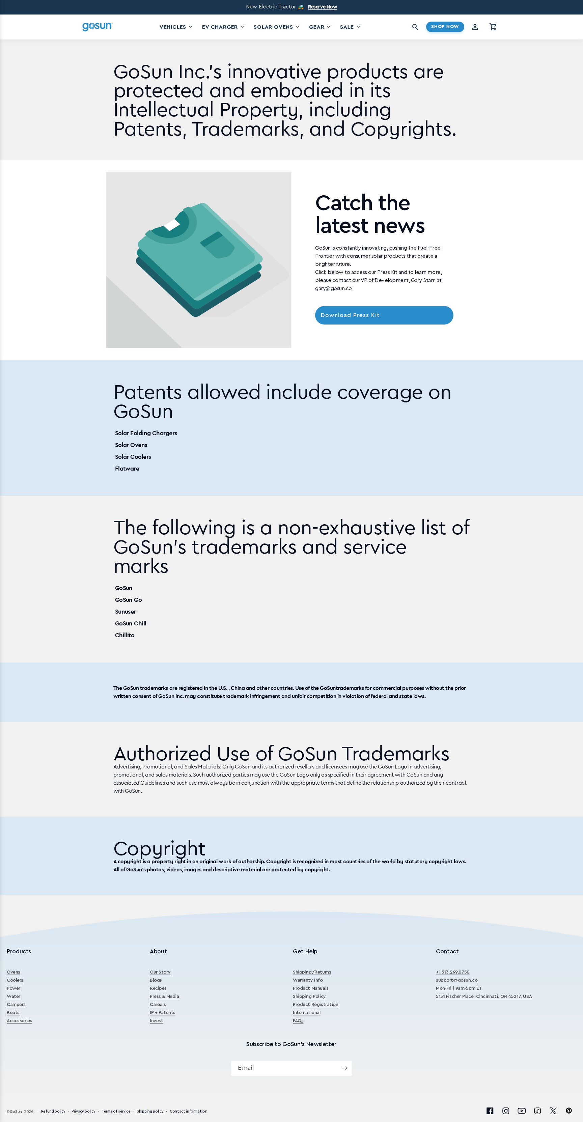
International (307, 1012)
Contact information (188, 1111)
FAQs (298, 1020)
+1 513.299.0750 (453, 972)
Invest (156, 1020)
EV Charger (223, 27)
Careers (158, 1004)
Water (13, 996)
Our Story (160, 972)
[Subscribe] (344, 1068)
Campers (16, 1004)
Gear (320, 27)
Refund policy (53, 1111)
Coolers (15, 980)
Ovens (13, 972)
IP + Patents (162, 1012)
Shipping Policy (309, 996)
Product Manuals (311, 988)
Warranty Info (308, 980)
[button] (493, 27)
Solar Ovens (277, 27)
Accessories (19, 1020)
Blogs (156, 980)
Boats (13, 1012)
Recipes (158, 988)
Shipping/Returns (312, 972)
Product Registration (315, 1004)
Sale (350, 27)
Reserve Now (322, 6)
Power (13, 988)
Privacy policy (83, 1111)
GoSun (16, 1112)
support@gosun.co (456, 980)
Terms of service (116, 1111)
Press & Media (164, 996)
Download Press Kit (350, 315)
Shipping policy (150, 1111)
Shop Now (445, 26)
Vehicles (177, 27)
